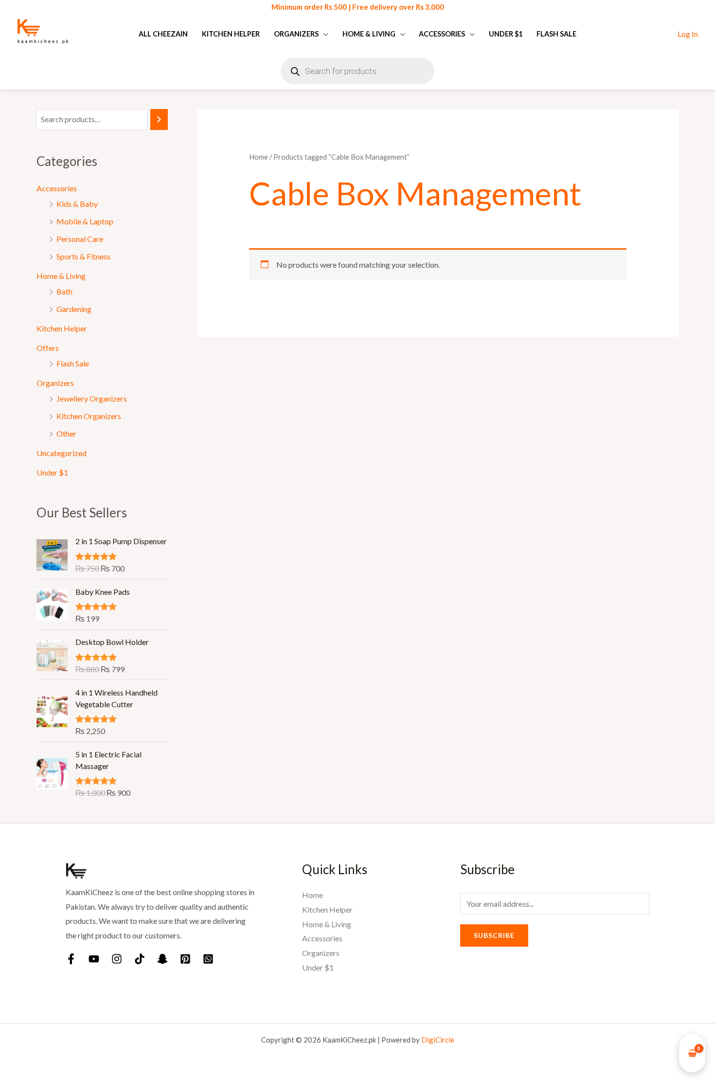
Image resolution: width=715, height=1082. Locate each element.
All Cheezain (163, 34)
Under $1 (505, 34)
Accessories (442, 34)
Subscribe (494, 935)
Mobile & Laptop (84, 221)
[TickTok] (139, 959)
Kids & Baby (77, 203)
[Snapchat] (162, 959)
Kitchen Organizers (88, 416)
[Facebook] (71, 959)
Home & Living (368, 34)
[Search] (159, 119)
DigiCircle (437, 1039)
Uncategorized (61, 453)
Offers (47, 347)
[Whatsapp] (208, 959)
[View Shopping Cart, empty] (692, 1053)
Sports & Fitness (83, 256)
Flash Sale (556, 34)
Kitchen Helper (231, 34)
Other (66, 433)
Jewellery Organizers (91, 398)
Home (258, 156)
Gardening (73, 308)
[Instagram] (116, 959)
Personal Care (79, 238)
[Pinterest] (185, 959)
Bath (64, 291)
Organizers (296, 34)
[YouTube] (94, 959)
